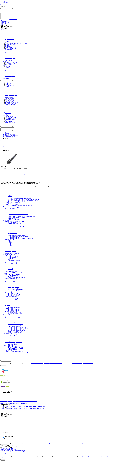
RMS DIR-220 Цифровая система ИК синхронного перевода (20, 205)
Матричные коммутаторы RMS (11, 278)
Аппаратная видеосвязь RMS (11, 262)
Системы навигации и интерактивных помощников (18, 339)
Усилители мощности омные (13, 237)
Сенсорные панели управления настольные (16, 330)
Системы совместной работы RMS (12, 253)
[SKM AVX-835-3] (11, 164)
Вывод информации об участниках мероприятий (17, 338)
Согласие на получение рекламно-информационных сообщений (13, 450)
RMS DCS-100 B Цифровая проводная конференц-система (19, 198)
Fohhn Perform (10, 250)
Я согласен (3, 459)
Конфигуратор (6, 78)
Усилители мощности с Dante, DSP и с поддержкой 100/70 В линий (21, 238)
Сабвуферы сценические (12, 233)
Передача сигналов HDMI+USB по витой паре (17, 298)
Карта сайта (27, 451)
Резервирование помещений (13, 337)
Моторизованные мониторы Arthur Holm (16, 312)
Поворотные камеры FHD (13, 256)
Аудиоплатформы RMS (10, 213)
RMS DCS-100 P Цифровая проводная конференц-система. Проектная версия (23, 199)
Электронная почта (8, 438)
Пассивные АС (11, 230)
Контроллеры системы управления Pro (15, 324)
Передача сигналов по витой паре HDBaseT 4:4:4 (17, 301)
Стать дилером (8, 66)
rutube (4, 454)
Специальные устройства (13, 282)
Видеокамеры (10, 269)
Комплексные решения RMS (11, 271)
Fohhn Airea (10, 244)
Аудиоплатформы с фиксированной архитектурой (18, 214)
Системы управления (9, 53)
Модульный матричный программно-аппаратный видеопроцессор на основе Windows (25, 284)
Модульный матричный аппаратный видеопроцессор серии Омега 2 (21, 283)
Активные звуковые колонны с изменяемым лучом (18, 232)
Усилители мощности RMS (10, 234)
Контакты (7, 41)
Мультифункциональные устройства (15, 272)
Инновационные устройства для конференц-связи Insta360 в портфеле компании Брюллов (18, 401)
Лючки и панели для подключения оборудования (17, 343)
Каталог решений (8, 64)
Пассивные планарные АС (13, 227)
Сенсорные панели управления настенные (16, 329)
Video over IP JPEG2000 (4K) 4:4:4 (14, 294)
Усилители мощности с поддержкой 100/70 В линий (18, 236)
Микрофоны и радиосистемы (11, 44)
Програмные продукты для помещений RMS (14, 351)
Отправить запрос (4, 176)
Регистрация (5, 2)
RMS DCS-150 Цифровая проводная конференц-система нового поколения (23, 200)
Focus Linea (10, 240)
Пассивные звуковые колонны (14, 225)
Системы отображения (9, 51)
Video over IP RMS (9, 292)
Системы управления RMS (10, 319)
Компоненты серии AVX (8, 137)
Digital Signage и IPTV (9, 54)
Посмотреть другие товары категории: (8, 174)
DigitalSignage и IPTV (12, 335)
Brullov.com (5, 132)
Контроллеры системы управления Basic (16, 323)
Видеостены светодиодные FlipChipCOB (16, 306)
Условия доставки (8, 60)
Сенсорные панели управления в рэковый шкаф (17, 327)
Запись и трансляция (9, 52)
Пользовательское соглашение (6, 448)
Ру (3, 10)
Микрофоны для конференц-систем (15, 195)
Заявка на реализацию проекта (11, 62)
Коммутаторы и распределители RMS (12, 274)
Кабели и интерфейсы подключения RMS (13, 342)
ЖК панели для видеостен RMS (14, 307)
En (3, 11)
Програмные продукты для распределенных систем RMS (16, 352)
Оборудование (6, 42)
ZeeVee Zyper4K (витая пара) (13, 287)
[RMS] (5, 373)
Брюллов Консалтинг (13, 19)
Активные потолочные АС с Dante (14, 223)
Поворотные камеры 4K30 (13, 257)
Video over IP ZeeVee (9, 286)
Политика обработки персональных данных (9, 449)
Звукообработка (8, 45)
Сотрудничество (6, 65)
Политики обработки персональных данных (53, 363)
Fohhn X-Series (10, 247)
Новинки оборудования (10, 72)
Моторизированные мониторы (11, 311)
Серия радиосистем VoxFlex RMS (12, 207)
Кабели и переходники (12, 344)
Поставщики (7, 38)
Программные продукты (10, 58)
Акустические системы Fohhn (11, 239)
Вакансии (7, 40)
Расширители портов (12, 218)
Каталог (4, 144)
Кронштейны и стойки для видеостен (15, 348)
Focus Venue (10, 242)
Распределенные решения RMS (11, 334)
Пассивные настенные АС (13, 224)
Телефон (5, 437)
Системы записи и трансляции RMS (12, 317)
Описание (5, 178)
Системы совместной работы (11, 47)
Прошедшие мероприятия (10, 71)
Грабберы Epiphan (8, 315)
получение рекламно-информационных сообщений (82, 363)
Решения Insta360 (8, 270)
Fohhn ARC (10, 243)
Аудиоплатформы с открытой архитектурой (16, 217)
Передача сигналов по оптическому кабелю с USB (18, 302)
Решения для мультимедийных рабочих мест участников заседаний (21, 336)
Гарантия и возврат (9, 75)
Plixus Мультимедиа (11, 191)
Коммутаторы (10, 276)
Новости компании (9, 69)
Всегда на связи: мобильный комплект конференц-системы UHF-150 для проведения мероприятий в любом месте (23, 406)
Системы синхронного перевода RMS (12, 204)
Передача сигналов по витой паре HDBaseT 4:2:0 (17, 300)
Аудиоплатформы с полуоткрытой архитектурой (17, 215)
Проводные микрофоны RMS (11, 209)
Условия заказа (8, 59)
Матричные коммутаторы (13, 279)
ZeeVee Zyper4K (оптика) (13, 288)
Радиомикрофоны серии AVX (9, 136)
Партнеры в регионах (9, 39)
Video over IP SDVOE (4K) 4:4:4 (14, 295)
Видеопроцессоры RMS (10, 281)
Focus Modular (10, 241)
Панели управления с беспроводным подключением (18, 325)
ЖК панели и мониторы (10, 308)
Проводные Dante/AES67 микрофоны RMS (14, 208)
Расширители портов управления (14, 326)
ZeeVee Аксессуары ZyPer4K (13, 290)
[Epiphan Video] (5, 383)
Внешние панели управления (13, 219)
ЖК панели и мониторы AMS (14, 309)
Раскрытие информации (5, 451)
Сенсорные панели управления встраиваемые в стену (18, 328)
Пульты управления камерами (14, 260)
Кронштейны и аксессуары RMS (11, 346)
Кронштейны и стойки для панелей (15, 349)
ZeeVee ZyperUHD (11, 291)
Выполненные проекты (10, 63)
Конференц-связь (8, 49)
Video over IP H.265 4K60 (13, 293)
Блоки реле (10, 320)
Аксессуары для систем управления (15, 332)
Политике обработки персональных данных (91, 456)
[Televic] (5, 378)
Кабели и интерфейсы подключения (12, 55)
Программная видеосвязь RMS (11, 265)
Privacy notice (110, 344)
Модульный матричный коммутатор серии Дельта (18, 280)
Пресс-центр (5, 68)
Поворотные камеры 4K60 (13, 258)
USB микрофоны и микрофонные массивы (16, 268)
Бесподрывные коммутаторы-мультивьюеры (16, 277)
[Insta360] (6, 394)
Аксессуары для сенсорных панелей (15, 331)
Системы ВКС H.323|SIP (12, 263)
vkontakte (4, 453)
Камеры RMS (8, 255)
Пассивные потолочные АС (13, 222)
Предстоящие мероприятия (10, 70)
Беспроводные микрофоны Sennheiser (10, 135)
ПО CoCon (10, 196)
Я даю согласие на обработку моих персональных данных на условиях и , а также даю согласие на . (47, 363)
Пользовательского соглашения (37, 363)
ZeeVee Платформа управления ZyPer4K (16, 289)
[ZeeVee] (5, 389)
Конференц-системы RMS (10, 197)
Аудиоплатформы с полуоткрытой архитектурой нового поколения (21, 216)
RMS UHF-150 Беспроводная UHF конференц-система (18, 201)
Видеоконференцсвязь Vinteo (11, 264)
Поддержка (5, 73)
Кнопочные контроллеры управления (15, 322)
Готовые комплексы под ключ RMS (17, 451)
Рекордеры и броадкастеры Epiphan (12, 316)
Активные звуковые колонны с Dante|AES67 (16, 226)
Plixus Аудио (10, 190)
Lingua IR (9, 203)
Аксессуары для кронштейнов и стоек (15, 347)
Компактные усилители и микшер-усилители (17, 235)
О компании (5, 35)
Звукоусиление (8, 46)
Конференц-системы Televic (10, 189)
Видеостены (7, 305)
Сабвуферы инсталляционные (14, 228)
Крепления (10, 259)
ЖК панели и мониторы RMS (13, 310)
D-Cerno (9, 193)
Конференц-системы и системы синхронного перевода (16, 43)
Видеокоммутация (9, 50)
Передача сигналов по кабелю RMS (12, 296)
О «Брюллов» (8, 36)
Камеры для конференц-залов (11, 48)
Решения (4, 61)
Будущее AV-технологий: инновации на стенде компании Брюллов (13, 403)
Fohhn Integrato (10, 248)
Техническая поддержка (10, 76)
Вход (4, 1)
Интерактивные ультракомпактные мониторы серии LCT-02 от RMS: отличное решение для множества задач (22, 408)
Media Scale (10, 245)
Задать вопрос (3, 417)
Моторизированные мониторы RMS (15, 313)
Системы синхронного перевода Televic (13, 202)
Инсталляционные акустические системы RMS (14, 221)
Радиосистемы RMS (9, 210)
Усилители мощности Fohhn (10, 251)
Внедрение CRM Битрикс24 (10, 353)
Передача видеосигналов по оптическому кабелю (17, 297)
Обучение (7, 67)
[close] (112, 344)
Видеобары (10, 266)
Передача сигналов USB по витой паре (15, 299)
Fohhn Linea (10, 246)
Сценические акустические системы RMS (13, 229)
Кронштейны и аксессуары (10, 57)
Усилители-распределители (13, 275)
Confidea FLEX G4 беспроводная (14, 192)
